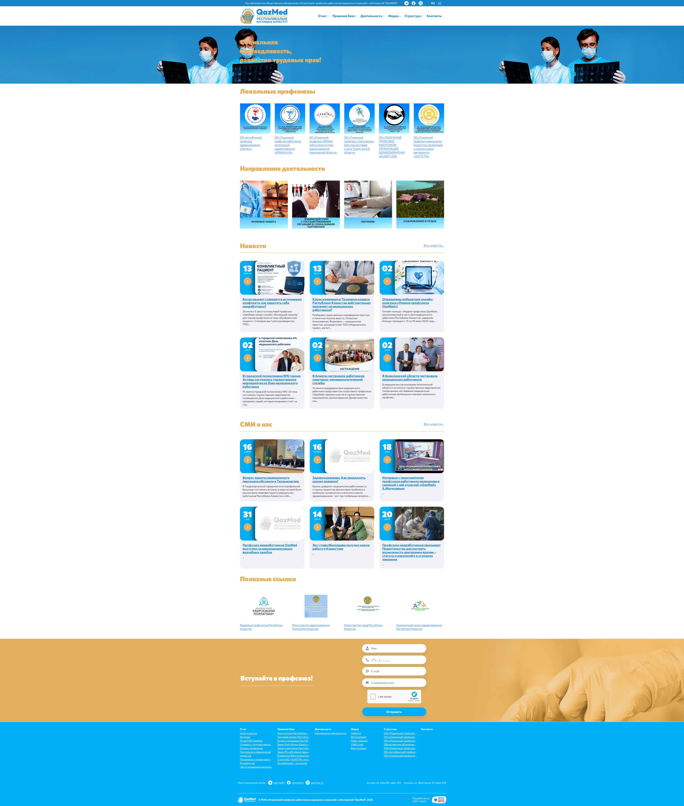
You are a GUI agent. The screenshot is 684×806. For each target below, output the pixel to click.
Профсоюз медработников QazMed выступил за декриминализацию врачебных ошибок (270, 548)
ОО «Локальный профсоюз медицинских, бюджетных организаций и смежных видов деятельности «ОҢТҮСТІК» (400, 736)
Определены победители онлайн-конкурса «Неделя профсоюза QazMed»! (408, 302)
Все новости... (434, 245)
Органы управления (251, 748)
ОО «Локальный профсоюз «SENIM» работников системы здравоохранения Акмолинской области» (323, 145)
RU (433, 3)
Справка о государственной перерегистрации (256, 744)
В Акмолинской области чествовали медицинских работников (410, 377)
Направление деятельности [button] (330, 733)
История (245, 736)
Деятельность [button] (371, 16)
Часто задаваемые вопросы (255, 766)
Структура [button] (413, 16)
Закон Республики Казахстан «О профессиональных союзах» (293, 744)
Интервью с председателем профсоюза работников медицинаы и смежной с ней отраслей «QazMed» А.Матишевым (411, 483)
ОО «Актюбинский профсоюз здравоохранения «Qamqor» (400, 751)
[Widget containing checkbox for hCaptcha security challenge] (394, 696)
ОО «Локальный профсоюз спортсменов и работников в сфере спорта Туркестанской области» (359, 145)
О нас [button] (322, 16)
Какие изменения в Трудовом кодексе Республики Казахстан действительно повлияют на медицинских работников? (341, 304)
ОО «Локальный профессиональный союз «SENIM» (400, 740)
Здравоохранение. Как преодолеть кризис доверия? (339, 479)
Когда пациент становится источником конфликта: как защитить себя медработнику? (272, 302)
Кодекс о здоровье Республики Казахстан (293, 740)
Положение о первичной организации (256, 759)
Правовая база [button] (343, 16)
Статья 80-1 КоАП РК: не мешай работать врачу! (293, 759)
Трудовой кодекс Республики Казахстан (293, 736)
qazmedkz (279, 782)
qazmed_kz (317, 782)
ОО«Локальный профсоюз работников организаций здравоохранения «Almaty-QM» (400, 748)
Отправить (394, 711)
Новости (356, 733)
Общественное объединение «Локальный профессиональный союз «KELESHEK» (400, 744)
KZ (439, 3)
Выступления (358, 748)
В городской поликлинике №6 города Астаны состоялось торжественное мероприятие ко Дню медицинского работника (271, 381)
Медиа (393, 16)
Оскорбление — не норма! (292, 763)
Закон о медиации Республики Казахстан (293, 748)
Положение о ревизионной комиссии (255, 753)
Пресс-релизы (359, 740)
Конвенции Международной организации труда (293, 755)
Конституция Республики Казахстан (293, 733)
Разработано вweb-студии (421, 799)
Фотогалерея (358, 736)
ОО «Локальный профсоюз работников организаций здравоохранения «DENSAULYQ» (288, 145)
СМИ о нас (357, 744)
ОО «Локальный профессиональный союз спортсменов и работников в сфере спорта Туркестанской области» (400, 755)
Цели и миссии (248, 733)
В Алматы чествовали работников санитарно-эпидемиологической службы (338, 379)
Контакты (434, 16)
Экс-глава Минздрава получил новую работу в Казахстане (341, 547)
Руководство (247, 763)
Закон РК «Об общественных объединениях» (293, 751)
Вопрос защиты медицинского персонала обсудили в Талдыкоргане (271, 479)
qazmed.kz (298, 782)
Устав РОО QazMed (251, 740)
